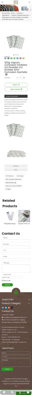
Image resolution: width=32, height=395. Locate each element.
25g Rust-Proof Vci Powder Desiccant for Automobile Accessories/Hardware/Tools (23, 224)
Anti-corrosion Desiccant (13, 179)
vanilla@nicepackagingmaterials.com (15, 317)
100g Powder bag (11, 183)
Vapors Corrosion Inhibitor (14, 186)
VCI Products (10, 176)
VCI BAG (8, 189)
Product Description (12, 96)
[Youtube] (9, 308)
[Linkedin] (6, 308)
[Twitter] (12, 308)
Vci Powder (20, 176)
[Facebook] (3, 308)
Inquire (15, 85)
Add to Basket (15, 89)
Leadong (13, 384)
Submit (7, 285)
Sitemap (27, 381)
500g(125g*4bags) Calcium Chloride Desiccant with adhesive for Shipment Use (9, 224)
